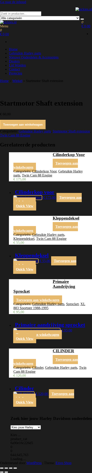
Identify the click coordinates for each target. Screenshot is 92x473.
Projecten (15, 73)
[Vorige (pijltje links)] (2, 472)
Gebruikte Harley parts (25, 53)
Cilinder (37, 367)
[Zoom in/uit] (2, 468)
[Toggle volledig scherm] (6, 468)
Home (13, 49)
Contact (14, 69)
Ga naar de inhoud (13, 2)
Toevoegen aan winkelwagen (23, 124)
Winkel (17, 81)
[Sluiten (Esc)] (15, 468)
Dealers (14, 61)
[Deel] (11, 468)
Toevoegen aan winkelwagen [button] (37, 300)
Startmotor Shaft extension (71, 131)
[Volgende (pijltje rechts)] (6, 472)
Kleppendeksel (23, 239)
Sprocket (72, 304)
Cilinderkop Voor (44, 171)
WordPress (34, 463)
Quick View (24, 206)
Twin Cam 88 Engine (15, 135)
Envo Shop (63, 463)
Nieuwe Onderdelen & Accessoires (34, 57)
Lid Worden (17, 65)
